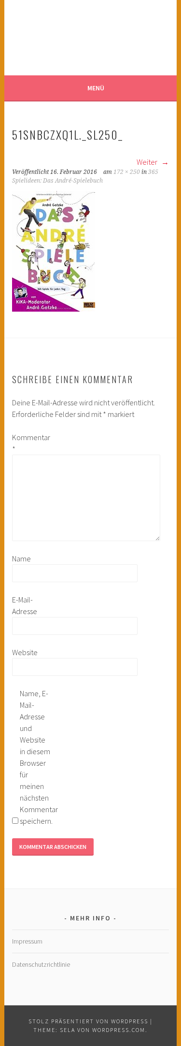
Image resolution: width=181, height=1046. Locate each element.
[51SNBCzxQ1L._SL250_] (53, 309)
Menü (95, 88)
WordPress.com (118, 1029)
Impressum (27, 941)
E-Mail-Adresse (24, 605)
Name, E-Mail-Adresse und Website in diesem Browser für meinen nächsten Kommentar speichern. (35, 757)
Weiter (148, 162)
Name (21, 558)
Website (25, 652)
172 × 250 (126, 172)
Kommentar (27, 443)
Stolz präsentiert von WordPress (88, 1021)
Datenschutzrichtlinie (41, 964)
